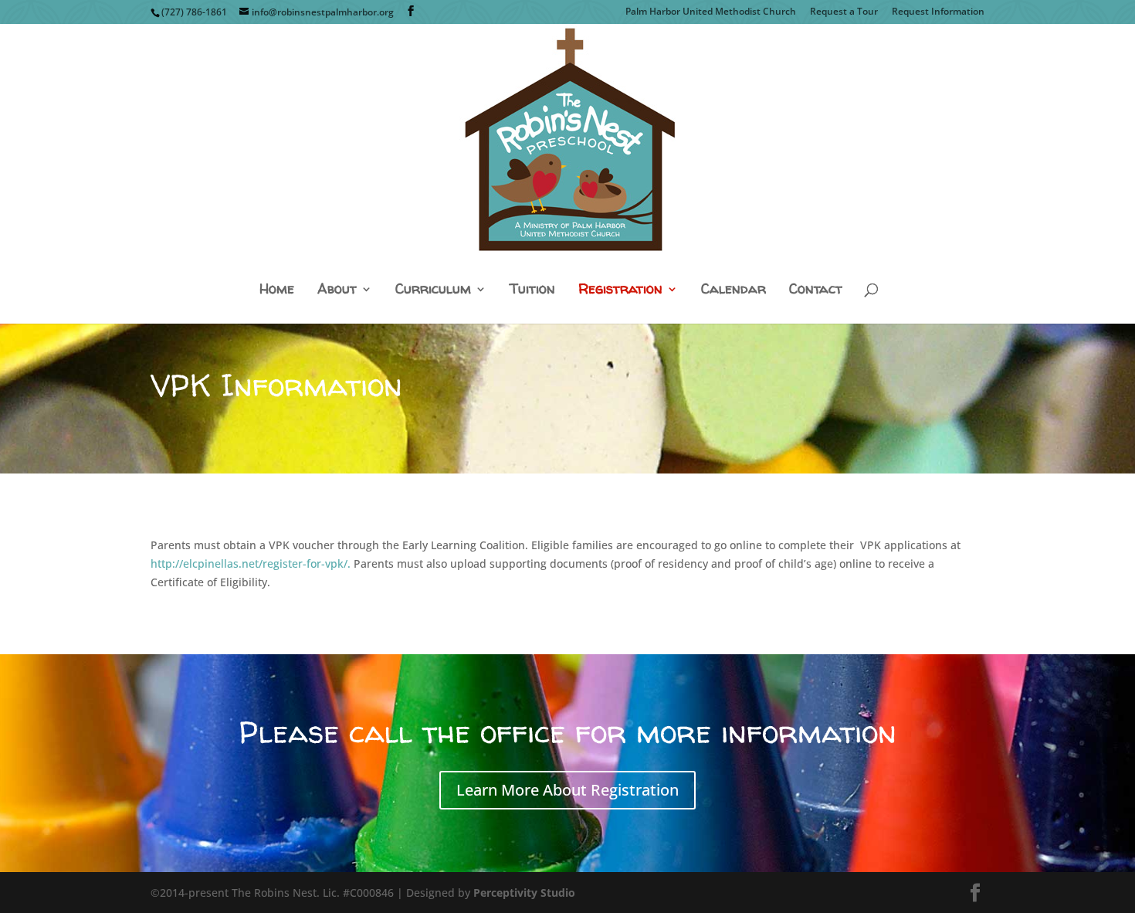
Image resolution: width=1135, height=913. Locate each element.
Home (276, 290)
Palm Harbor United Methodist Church (710, 12)
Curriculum (433, 290)
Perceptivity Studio (524, 892)
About (337, 290)
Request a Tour (844, 12)
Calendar (733, 290)
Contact (815, 290)
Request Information (938, 12)
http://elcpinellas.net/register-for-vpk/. (251, 563)
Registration (620, 290)
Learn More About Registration (567, 789)
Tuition (532, 290)
